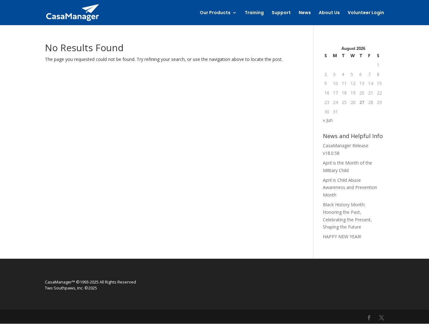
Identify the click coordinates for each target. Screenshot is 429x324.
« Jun (328, 120)
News (305, 13)
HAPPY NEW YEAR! (342, 237)
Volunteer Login (366, 13)
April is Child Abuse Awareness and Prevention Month (350, 187)
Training (254, 13)
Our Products (215, 13)
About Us (329, 13)
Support (281, 13)
